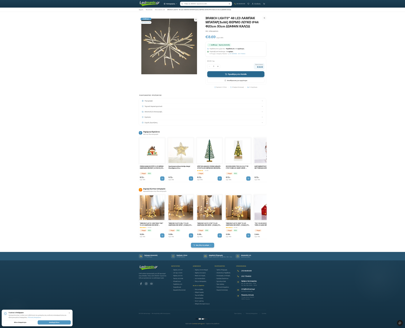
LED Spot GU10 (177, 273)
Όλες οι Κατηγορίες (200, 281)
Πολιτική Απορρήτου (223, 287)
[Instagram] (146, 284)
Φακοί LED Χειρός (200, 276)
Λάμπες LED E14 (177, 276)
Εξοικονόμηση (199, 298)
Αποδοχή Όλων (54, 322)
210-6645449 (233, 53)
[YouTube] (151, 284)
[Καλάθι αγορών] (264, 4)
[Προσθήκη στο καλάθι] (162, 178)
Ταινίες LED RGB (178, 278)
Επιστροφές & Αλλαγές (223, 276)
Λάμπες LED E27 (178, 270)
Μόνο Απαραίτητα (20, 322)
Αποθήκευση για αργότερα (237, 80)
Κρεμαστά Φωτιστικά (179, 290)
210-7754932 (241, 53)
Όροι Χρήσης (220, 284)
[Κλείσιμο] (69, 312)
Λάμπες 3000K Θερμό (201, 270)
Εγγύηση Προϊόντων (222, 278)
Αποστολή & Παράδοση (223, 273)
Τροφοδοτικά (177, 287)
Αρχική (141, 10)
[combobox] (206, 4)
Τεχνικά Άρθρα (199, 295)
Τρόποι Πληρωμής (222, 270)
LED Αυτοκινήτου (200, 278)
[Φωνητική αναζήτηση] (229, 3)
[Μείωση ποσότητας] (209, 66)
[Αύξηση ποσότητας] (218, 66)
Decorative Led (160, 10)
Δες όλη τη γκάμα (202, 245)
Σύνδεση (257, 4)
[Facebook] (141, 284)
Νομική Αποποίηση (222, 290)
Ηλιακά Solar (177, 281)
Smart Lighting (199, 301)
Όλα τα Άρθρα (199, 289)
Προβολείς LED (177, 284)
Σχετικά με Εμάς (221, 281)
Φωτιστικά (149, 10)
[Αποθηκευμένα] (248, 4)
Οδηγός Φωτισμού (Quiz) (202, 304)
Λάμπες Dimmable (200, 273)
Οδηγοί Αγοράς (199, 292)
